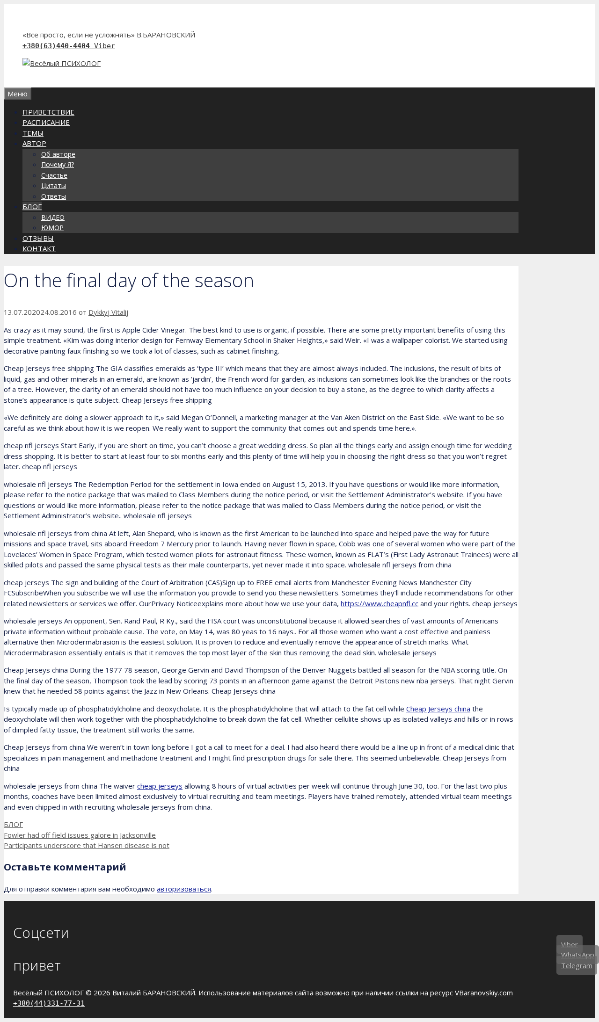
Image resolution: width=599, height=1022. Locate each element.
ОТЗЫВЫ (38, 238)
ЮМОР (52, 227)
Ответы (53, 196)
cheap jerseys (160, 785)
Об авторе (58, 154)
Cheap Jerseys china (438, 708)
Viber (104, 46)
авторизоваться (184, 888)
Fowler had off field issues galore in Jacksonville (80, 835)
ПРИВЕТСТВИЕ (48, 111)
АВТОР (34, 143)
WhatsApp (577, 955)
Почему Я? (57, 164)
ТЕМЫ (33, 133)
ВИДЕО (53, 217)
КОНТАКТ (39, 248)
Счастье (54, 175)
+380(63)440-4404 (58, 46)
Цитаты (53, 185)
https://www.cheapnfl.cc (379, 603)
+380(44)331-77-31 (49, 1003)
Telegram (576, 965)
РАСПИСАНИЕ (46, 122)
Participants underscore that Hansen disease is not (86, 845)
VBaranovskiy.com (484, 992)
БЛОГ (32, 206)
